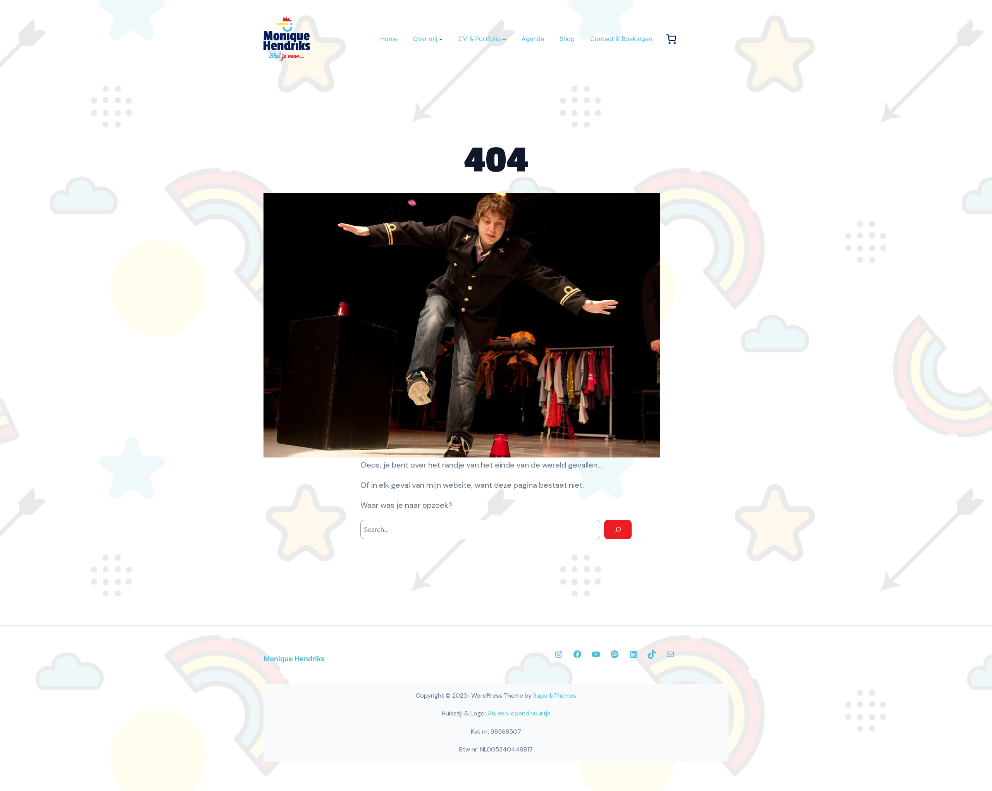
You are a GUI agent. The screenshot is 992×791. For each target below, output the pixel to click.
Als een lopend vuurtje (519, 713)
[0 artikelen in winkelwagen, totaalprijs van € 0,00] (671, 38)
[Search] (618, 529)
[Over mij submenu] (441, 39)
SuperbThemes (554, 695)
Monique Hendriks (294, 659)
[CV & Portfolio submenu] (504, 39)
